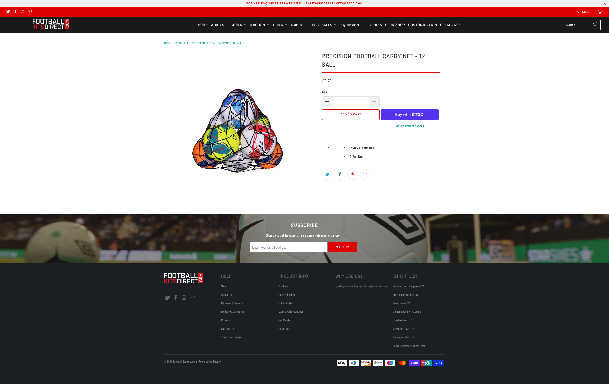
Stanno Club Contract (290, 312)
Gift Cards (284, 320)
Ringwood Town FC (404, 337)
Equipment (350, 24)
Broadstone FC (401, 303)
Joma (237, 24)
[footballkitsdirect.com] (51, 24)
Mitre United (285, 303)
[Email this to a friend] (365, 174)
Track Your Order (231, 337)
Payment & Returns (232, 303)
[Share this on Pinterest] (352, 174)
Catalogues (284, 329)
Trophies (373, 24)
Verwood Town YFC (404, 329)
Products (283, 286)
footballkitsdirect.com (185, 362)
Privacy (225, 320)
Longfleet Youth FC (403, 320)
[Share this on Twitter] (327, 174)
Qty (324, 92)
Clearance (450, 24)
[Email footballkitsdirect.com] (30, 12)
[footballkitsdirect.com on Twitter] (8, 12)
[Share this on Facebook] (340, 174)
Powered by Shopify (209, 362)
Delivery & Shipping (232, 312)
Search (225, 286)
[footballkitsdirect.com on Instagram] (22, 12)
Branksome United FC (405, 295)
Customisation (422, 24)
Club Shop (395, 24)
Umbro (298, 24)
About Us (226, 295)
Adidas (218, 24)
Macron (258, 24)
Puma (278, 24)
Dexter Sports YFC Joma (407, 312)
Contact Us (227, 329)
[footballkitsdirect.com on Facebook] (15, 12)
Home (203, 24)
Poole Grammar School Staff (409, 346)
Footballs (323, 24)
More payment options (409, 126)
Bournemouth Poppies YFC (408, 286)
